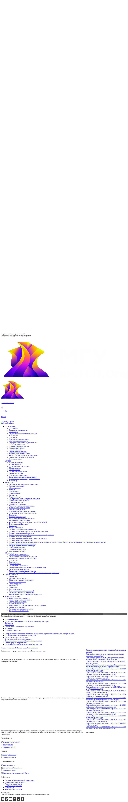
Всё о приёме (13, 263)
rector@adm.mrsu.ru (9, 755)
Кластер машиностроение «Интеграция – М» (24, 106)
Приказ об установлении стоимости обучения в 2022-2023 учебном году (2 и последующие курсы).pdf (106, 727)
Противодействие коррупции (19, 85)
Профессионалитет (11, 102)
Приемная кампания (16, 107)
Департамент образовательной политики (23, 164)
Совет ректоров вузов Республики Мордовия (24, 83)
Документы (13, 80)
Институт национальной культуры (20, 129)
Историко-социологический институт (22, 135)
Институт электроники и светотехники (22, 133)
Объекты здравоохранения (18, 250)
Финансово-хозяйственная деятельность (18, 639)
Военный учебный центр (17, 144)
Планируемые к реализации (18, 191)
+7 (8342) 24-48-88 (9, 757)
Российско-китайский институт (19, 288)
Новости (12, 96)
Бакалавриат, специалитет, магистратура (22, 184)
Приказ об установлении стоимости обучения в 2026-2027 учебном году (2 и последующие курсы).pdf (106, 673)
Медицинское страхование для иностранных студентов (27, 232)
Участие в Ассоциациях (17, 233)
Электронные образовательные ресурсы (22, 197)
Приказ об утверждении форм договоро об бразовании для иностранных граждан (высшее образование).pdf (106, 666)
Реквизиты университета (13, 784)
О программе (13, 94)
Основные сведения (11, 619)
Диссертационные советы (17, 204)
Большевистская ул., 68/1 (9, 299)
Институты (8, 115)
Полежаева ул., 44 (7, 313)
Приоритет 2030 (10, 93)
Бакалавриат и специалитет (18, 265)
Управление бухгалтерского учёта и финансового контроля (29, 171)
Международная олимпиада (18, 275)
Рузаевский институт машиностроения (22, 157)
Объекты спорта (14, 248)
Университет (9, 69)
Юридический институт (17, 140)
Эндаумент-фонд (14, 82)
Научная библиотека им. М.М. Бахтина (22, 177)
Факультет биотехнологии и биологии (22, 146)
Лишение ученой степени (17, 208)
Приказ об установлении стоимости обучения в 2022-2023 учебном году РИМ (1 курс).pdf (106, 720)
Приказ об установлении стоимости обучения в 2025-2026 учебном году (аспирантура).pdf (106, 695)
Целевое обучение (15, 284)
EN (2, 65)
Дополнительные (15, 190)
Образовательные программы (19, 181)
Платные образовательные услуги (16, 637)
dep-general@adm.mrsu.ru (9, 303)
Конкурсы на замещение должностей (21, 217)
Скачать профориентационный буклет (16, 773)
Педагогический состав (13, 630)
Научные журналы (15, 210)
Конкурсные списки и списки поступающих (24, 290)
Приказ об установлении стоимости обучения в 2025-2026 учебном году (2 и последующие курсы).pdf (106, 684)
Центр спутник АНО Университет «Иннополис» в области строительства (34, 199)
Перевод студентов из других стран (21, 235)
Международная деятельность (19, 224)
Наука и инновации (11, 201)
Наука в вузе (13, 203)
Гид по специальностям (17, 279)
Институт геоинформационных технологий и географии (28, 120)
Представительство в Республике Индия (22, 159)
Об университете (14, 74)
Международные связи (12, 223)
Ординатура (13, 188)
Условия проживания (16, 241)
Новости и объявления (16, 73)
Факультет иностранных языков (19, 148)
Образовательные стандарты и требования (19, 626)
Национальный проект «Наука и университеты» (25, 221)
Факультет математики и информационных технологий (28, 149)
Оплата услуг (9, 787)
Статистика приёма (15, 294)
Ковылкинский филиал (17, 155)
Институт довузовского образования (21, 122)
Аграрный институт (16, 117)
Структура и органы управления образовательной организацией (27, 621)
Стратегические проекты (17, 98)
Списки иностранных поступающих (21, 292)
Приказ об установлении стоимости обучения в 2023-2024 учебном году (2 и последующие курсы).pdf (106, 713)
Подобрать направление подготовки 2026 (23, 277)
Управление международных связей (21, 168)
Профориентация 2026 (16, 283)
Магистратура (13, 266)
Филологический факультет (18, 151)
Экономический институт (17, 138)
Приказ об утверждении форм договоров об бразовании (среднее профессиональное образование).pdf (105, 658)
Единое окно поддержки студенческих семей (24, 257)
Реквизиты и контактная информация (21, 91)
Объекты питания (15, 246)
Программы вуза (14, 78)
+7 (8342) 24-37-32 (7, 307)
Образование (9, 179)
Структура (12, 76)
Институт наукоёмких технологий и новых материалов (28, 127)
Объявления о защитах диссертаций (21, 206)
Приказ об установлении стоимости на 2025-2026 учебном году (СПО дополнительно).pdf (106, 691)
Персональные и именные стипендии (21, 219)
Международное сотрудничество (16, 643)
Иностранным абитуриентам (18, 274)
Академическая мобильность (18, 237)
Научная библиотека (16, 252)
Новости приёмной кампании (19, 281)
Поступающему (10, 261)
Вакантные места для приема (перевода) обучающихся (23, 641)
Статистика (13, 109)
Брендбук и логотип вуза (13, 789)
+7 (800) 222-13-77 (7, 321)
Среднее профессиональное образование (23, 182)
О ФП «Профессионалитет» (18, 104)
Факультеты (9, 142)
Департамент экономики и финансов (21, 175)
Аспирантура (13, 186)
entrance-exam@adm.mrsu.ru (10, 317)
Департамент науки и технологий (20, 173)
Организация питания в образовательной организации (23, 644)
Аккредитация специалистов (19, 195)
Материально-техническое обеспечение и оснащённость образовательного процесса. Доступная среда (39, 634)
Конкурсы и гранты (15, 215)
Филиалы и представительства (15, 153)
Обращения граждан (16, 87)
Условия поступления (16, 230)
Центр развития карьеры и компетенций (22, 255)
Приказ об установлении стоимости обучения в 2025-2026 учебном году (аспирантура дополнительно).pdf (106, 698)
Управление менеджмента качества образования (25, 166)
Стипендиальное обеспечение (19, 245)
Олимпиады (13, 213)
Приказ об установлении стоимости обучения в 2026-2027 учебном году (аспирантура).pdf (106, 677)
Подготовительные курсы (17, 286)
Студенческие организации (18, 254)
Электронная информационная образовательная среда (27, 193)
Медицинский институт (17, 136)
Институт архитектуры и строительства (22, 118)
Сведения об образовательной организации (23, 71)
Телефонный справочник (17, 89)
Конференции (13, 212)
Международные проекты (17, 228)
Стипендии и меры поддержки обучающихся (20, 635)
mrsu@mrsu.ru (8, 745)
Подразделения (10, 161)
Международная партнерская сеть (20, 226)
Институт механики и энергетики (20, 126)
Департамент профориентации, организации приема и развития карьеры (34, 162)
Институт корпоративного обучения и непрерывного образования (31, 124)
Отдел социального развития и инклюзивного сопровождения (30, 170)
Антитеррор (13, 259)
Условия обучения (15, 243)
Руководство (9, 628)
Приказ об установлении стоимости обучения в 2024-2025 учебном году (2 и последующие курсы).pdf (106, 706)
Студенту (8, 239)
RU (2, 64)
